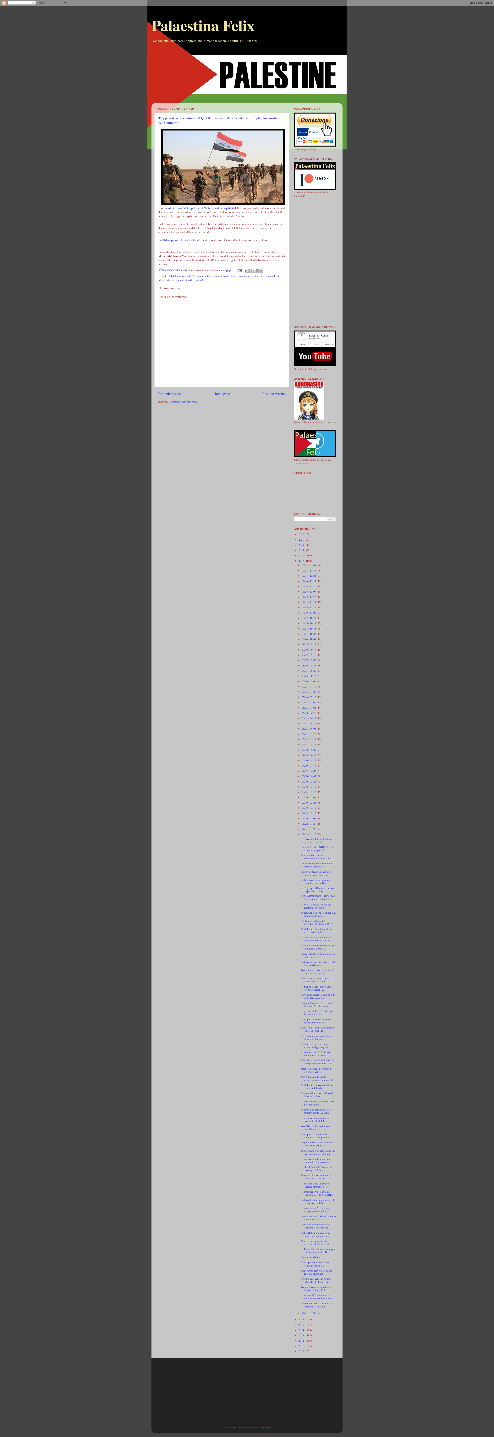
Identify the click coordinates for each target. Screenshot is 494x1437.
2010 (302, 1351)
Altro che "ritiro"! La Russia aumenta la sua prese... (316, 1053)
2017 (302, 560)
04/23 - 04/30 (309, 755)
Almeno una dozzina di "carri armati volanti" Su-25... (316, 1111)
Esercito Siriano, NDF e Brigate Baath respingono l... (318, 848)
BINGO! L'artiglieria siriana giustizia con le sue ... (316, 906)
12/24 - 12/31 (309, 570)
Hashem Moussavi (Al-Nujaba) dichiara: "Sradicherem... (317, 1004)
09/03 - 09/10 (309, 655)
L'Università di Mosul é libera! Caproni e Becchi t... (317, 840)
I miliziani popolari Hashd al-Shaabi (179, 240)
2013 (302, 1335)
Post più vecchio (274, 393)
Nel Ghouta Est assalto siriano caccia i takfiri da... (317, 1086)
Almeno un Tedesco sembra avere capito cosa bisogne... (316, 1296)
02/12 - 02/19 (309, 808)
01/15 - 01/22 (309, 829)
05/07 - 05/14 (309, 744)
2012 (302, 1340)
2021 (302, 539)
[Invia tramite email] (247, 271)
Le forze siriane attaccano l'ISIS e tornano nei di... (318, 1103)
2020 (302, 545)
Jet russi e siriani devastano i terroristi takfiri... (316, 1070)
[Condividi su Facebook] (258, 271)
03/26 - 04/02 (309, 776)
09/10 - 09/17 (309, 649)
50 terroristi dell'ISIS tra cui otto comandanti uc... (318, 1218)
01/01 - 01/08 (309, 1313)
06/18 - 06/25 (309, 713)
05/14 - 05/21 (309, 739)
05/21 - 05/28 (309, 734)
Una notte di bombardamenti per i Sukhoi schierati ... (318, 947)
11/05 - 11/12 (309, 607)
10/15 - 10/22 (309, 623)
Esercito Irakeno (264, 276)
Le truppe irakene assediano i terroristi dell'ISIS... (316, 988)
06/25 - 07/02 (309, 707)
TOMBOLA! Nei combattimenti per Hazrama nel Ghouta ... (318, 1152)
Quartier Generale (194, 280)
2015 (302, 1325)
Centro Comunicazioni (242, 276)
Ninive (170, 280)
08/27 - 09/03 (309, 660)
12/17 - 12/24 (309, 575)
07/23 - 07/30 (309, 686)
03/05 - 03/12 (309, 792)
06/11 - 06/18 (309, 718)
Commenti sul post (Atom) (184, 401)
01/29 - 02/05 (309, 818)
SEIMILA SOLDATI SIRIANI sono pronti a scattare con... (317, 1062)
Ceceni (225, 276)
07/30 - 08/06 (309, 681)
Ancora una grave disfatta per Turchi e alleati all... (316, 1272)
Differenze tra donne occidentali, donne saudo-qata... (318, 914)
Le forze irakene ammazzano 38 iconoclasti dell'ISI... (318, 1201)
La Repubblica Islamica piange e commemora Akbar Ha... (318, 1250)
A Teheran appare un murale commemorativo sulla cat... (316, 939)
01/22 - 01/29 (309, 823)
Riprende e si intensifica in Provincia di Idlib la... (315, 1119)
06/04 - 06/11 (309, 723)
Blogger (267, 1427)
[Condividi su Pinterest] (261, 271)
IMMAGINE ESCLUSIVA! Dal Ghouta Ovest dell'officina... (318, 897)
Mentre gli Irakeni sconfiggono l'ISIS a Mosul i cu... (317, 1029)
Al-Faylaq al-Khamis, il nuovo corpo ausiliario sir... (317, 889)
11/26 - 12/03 (309, 591)
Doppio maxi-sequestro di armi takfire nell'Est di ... (317, 1144)
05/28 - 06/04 (309, 728)
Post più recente (169, 393)
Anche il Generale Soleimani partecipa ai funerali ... (316, 1168)
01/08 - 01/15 (309, 834)
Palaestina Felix (203, 25)
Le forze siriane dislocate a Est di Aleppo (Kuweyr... (318, 963)
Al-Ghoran (198, 276)
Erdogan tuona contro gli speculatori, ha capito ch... (316, 980)
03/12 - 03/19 (309, 786)
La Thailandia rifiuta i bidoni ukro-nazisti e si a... (316, 1037)
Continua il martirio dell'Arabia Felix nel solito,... (318, 1094)
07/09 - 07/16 (309, 697)
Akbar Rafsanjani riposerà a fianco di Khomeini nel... (316, 1234)
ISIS (276, 276)
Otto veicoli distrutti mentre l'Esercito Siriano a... (316, 1176)
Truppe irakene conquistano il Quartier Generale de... (316, 1288)
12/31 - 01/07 (309, 565)
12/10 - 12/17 (309, 581)
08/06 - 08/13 (309, 676)
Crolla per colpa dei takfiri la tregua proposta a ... (316, 1264)
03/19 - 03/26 (309, 781)
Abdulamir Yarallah (180, 276)
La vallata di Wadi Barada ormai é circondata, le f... (318, 1012)
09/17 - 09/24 (309, 644)
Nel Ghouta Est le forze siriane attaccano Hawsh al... (317, 930)
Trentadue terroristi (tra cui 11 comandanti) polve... (317, 971)
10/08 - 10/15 (309, 628)
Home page (221, 393)
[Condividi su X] (254, 271)
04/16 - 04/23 (309, 760)
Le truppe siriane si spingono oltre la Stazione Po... (316, 1021)
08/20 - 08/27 (309, 665)
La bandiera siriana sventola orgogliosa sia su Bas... (316, 881)
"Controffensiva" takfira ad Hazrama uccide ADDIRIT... (317, 1193)
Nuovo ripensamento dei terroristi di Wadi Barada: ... (317, 1242)
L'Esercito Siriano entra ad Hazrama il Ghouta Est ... (315, 1226)
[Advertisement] (247, 76)
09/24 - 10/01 (309, 639)
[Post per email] (239, 270)
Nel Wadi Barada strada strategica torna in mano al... (317, 1078)
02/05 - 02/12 (309, 813)
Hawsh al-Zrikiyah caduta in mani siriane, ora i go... (316, 873)
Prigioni (179, 280)
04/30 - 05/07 (309, 750)
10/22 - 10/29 (309, 618)
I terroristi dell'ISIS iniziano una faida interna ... (318, 955)
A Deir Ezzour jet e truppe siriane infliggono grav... (315, 1045)
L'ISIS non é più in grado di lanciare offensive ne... (315, 1185)
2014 (302, 1330)
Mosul (161, 280)
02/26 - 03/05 (309, 797)
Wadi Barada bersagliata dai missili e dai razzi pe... (316, 1127)
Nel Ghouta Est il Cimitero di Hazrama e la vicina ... (316, 1305)
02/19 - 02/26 (309, 802)
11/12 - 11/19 (309, 602)
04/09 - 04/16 (309, 765)
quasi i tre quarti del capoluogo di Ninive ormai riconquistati (199, 208)
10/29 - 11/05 (309, 613)
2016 (302, 1319)
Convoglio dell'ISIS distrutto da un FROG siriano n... (318, 996)
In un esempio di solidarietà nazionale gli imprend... (315, 1160)
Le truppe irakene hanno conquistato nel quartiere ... (316, 1136)
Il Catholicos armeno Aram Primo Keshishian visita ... (316, 1280)
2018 (302, 555)
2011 (302, 1346)
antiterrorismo (212, 276)
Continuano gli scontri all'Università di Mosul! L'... (317, 922)
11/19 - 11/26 (309, 597)
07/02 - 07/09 (309, 702)
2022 (302, 534)
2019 (302, 550)
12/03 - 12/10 (309, 586)
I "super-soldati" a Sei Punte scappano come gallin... (316, 1209)
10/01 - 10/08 (309, 634)
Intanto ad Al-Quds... (312, 1257)
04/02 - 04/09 (309, 771)
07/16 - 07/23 (309, 691)
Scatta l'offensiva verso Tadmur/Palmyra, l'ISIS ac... (317, 857)
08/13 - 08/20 (309, 670)
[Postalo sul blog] (250, 271)
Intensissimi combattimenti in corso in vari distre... (317, 865)
